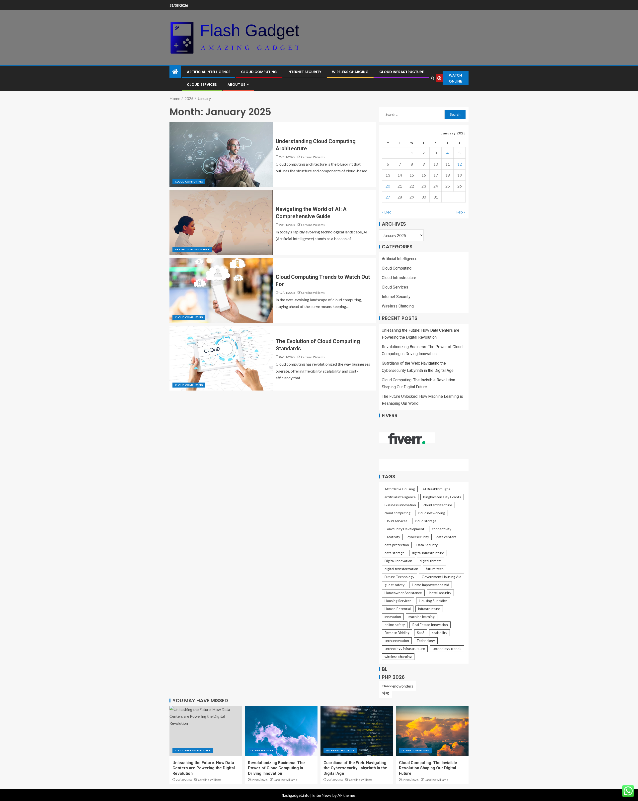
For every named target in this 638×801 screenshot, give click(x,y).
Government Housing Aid (441, 577)
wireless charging (398, 656)
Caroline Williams (313, 157)
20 (388, 186)
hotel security (440, 593)
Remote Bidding (397, 632)
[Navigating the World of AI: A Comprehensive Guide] (221, 222)
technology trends (446, 648)
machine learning (421, 616)
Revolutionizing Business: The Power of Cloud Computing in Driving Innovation (276, 768)
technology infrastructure (405, 648)
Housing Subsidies (433, 601)
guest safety (394, 585)
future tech (435, 569)
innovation (393, 616)
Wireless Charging (350, 71)
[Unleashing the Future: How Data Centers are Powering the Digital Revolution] (205, 731)
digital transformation (401, 569)
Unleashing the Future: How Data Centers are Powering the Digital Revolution (203, 768)
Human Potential (398, 608)
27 (388, 197)
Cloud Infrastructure (401, 71)
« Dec (386, 211)
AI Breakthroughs (436, 489)
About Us (236, 84)
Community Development (404, 529)
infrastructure (429, 608)
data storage (394, 553)
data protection (397, 545)
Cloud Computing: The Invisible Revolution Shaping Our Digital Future (428, 768)
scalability (439, 632)
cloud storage (425, 521)
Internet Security (304, 71)
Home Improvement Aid (430, 585)
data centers (446, 537)
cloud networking (431, 513)
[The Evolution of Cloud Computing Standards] (221, 358)
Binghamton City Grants (442, 497)
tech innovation (397, 640)
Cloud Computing (259, 71)
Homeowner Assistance (403, 593)
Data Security (427, 545)
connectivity (441, 529)
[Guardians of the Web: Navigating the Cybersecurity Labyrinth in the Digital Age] (356, 731)
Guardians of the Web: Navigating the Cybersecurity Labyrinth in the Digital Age (355, 768)
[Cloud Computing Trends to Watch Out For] (221, 290)
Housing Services (398, 601)
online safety (395, 624)
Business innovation (400, 505)
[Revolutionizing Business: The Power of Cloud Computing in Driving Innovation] (281, 731)
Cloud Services (202, 84)
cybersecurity (418, 537)
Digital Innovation (398, 561)
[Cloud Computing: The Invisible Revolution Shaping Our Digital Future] (432, 731)
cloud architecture (437, 505)
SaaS (420, 632)
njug (385, 692)
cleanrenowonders (397, 686)
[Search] (432, 78)
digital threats (431, 561)
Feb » (461, 211)
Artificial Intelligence (208, 71)
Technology (425, 640)
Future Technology (399, 577)
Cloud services (396, 521)
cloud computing (397, 513)
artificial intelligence (400, 497)
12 (459, 164)
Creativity (392, 537)
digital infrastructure (428, 553)
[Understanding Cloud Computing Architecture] (221, 154)
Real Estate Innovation (430, 624)
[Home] (175, 71)
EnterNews (321, 795)
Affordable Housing (400, 489)
